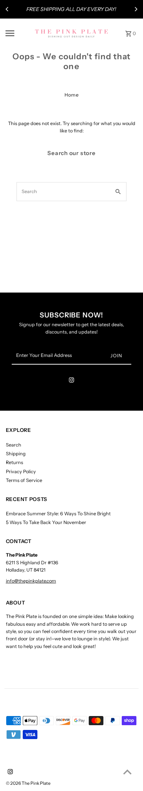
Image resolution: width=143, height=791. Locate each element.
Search (13, 445)
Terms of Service (24, 480)
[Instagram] (71, 381)
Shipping (16, 453)
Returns (14, 462)
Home (72, 95)
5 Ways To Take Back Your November (46, 522)
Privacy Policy (21, 471)
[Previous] (7, 9)
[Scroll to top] (127, 772)
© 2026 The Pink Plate (28, 783)
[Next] (135, 9)
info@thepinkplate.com (31, 581)
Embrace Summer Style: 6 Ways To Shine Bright (58, 513)
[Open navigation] (18, 33)
